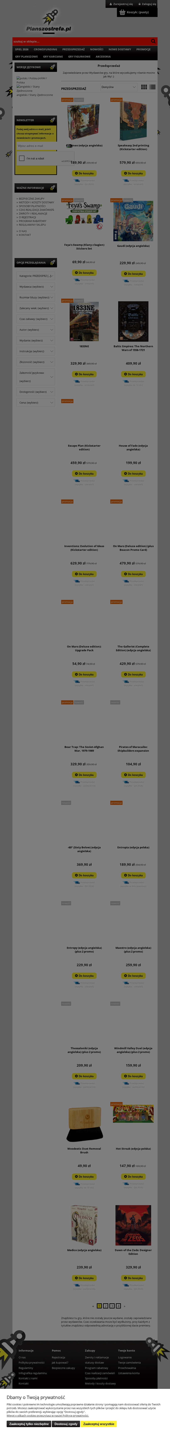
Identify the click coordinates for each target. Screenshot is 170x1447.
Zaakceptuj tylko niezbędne (29, 1424)
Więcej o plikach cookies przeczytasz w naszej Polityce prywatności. (48, 1415)
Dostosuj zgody (66, 1424)
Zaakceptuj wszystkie (98, 1424)
